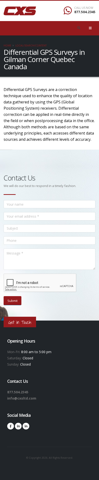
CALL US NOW (83, 8)
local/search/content (31, 45)
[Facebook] (10, 426)
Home (7, 45)
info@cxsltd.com (21, 398)
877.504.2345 (84, 12)
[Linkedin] (18, 426)
